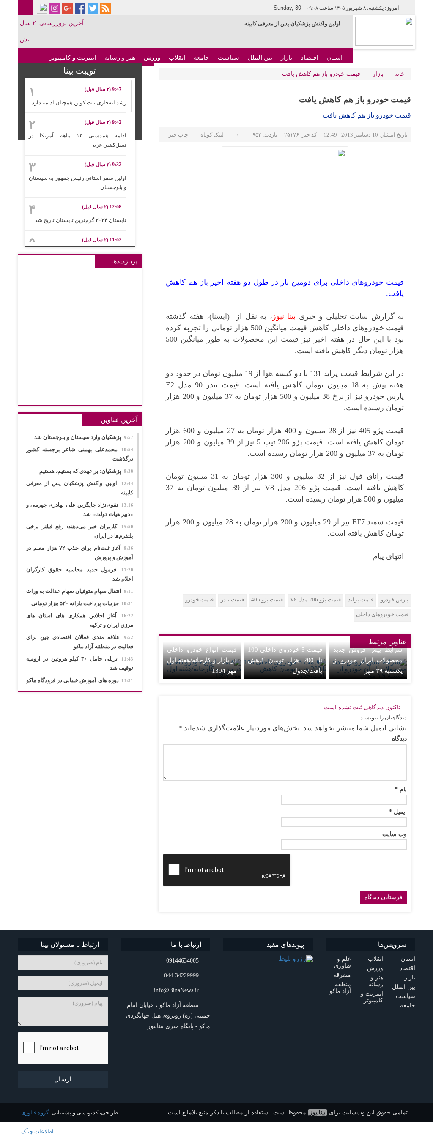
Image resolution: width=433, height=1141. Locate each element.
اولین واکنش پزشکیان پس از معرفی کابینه (292, 23)
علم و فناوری (342, 962)
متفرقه (342, 975)
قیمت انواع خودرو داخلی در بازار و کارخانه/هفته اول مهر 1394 (201, 660)
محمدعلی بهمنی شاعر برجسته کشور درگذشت (79, 454)
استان (334, 57)
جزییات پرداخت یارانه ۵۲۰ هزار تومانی (82, 603)
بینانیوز (318, 1112)
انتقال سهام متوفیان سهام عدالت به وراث (79, 591)
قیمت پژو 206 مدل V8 (315, 599)
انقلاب (177, 57)
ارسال (62, 1079)
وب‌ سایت (394, 834)
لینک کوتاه (212, 135)
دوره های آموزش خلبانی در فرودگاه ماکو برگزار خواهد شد (79, 685)
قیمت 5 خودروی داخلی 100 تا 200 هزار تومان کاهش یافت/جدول (285, 660)
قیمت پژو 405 (267, 599)
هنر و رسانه (119, 57)
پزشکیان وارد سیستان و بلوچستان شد (83, 437)
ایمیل (398, 812)
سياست (228, 57)
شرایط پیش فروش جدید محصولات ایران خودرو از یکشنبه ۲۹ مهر (368, 660)
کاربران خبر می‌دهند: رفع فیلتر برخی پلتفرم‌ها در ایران (79, 531)
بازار (286, 57)
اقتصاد (309, 57)
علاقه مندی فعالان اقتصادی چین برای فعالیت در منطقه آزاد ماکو (79, 642)
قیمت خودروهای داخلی (382, 614)
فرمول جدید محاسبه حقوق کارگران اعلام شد (79, 574)
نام (401, 790)
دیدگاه (399, 739)
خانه (399, 74)
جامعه (201, 57)
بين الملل (260, 57)
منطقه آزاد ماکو (340, 987)
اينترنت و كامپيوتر (72, 57)
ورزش (152, 57)
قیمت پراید (360, 599)
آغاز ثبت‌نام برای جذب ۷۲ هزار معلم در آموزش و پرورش (79, 552)
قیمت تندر (232, 599)
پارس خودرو (394, 599)
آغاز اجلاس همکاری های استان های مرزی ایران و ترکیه (79, 620)
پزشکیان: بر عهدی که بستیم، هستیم (86, 471)
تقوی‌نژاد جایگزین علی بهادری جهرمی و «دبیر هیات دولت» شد (79, 509)
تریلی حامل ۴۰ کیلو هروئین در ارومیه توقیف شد (79, 663)
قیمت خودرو (199, 599)
